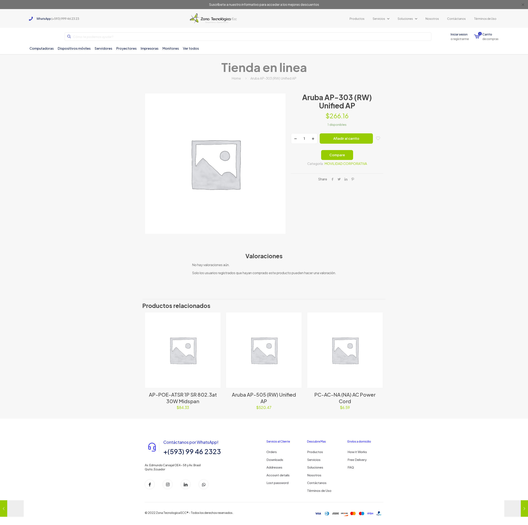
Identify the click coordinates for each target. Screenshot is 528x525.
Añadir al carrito (346, 138)
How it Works (357, 452)
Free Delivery (357, 460)
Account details (278, 475)
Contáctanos (316, 483)
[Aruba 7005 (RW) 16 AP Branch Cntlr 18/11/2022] (516, 508)
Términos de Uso (319, 490)
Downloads (274, 460)
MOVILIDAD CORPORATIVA (345, 163)
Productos (315, 452)
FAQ (351, 467)
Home (236, 78)
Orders (271, 452)
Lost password (277, 483)
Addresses (274, 467)
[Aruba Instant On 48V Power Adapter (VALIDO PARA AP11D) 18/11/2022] (12, 508)
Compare (337, 155)
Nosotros (314, 475)
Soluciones (315, 467)
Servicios (314, 460)
